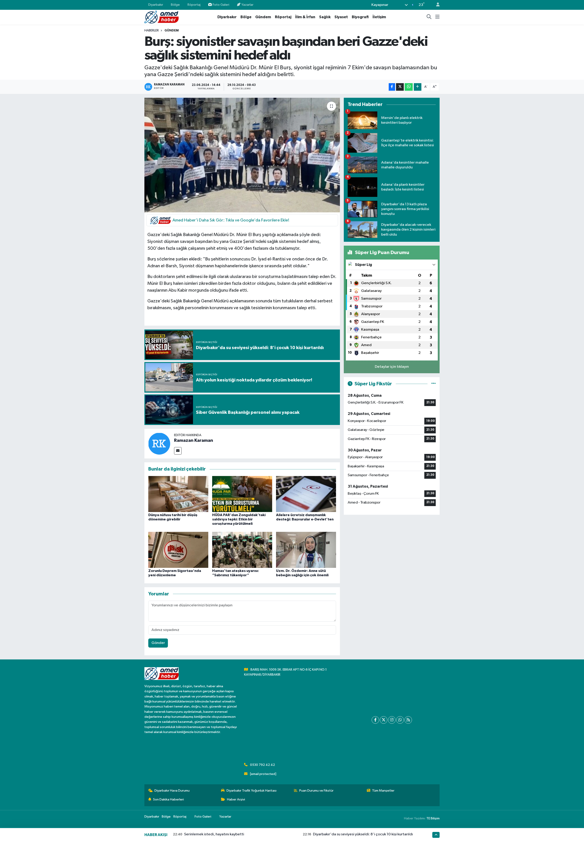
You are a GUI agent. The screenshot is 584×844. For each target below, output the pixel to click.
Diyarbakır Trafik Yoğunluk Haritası (251, 790)
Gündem (263, 17)
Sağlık (325, 17)
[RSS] (408, 720)
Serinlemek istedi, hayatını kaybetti (214, 834)
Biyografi (360, 17)
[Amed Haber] (161, 17)
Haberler (151, 30)
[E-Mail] (178, 451)
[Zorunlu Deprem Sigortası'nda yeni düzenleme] (178, 550)
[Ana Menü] (437, 17)
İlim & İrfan (305, 17)
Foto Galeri (221, 4)
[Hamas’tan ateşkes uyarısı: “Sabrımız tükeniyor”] (242, 550)
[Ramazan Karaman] (159, 443)
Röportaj (194, 4)
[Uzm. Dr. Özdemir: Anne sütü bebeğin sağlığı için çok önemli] (306, 550)
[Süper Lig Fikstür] (433, 384)
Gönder (158, 643)
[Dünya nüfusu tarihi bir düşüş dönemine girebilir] (178, 494)
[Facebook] (375, 720)
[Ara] (429, 17)
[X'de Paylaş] (400, 87)
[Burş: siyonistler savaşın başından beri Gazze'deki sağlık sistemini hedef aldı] (242, 155)
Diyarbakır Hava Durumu (172, 790)
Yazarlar (247, 4)
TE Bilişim (433, 818)
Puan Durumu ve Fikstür (316, 790)
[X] (383, 720)
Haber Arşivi (236, 799)
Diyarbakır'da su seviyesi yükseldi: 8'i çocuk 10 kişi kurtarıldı (363, 834)
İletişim (379, 17)
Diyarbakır (155, 4)
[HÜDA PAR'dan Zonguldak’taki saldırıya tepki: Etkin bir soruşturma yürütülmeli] (242, 494)
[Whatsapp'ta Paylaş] (409, 87)
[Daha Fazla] (417, 87)
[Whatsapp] (400, 720)
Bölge (175, 4)
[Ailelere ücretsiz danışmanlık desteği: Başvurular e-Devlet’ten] (306, 494)
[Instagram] (392, 720)
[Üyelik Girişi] (436, 5)
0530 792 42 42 (262, 765)
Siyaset (341, 17)
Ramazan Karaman (193, 440)
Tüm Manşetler (383, 790)
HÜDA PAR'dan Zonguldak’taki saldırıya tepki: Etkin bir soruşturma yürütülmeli (239, 519)
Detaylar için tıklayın (392, 367)
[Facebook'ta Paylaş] (392, 87)
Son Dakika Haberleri (168, 799)
